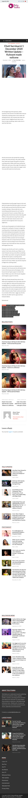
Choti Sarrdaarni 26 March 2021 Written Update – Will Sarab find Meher (13, 390)
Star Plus (4, 764)
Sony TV (4, 772)
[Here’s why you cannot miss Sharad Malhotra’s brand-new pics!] (6, 560)
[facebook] (19, 1)
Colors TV (18, 43)
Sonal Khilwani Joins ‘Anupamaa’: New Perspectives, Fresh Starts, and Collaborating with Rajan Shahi (18, 493)
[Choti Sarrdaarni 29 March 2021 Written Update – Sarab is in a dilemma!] (14, 356)
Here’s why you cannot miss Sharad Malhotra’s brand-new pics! (18, 562)
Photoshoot (5, 780)
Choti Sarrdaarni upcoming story (10, 313)
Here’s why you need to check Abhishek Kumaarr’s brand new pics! (18, 552)
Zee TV (4, 767)
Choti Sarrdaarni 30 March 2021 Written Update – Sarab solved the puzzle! (13, 342)
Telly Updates (5, 777)
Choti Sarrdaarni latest (8, 308)
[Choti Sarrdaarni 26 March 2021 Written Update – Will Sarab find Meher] (14, 381)
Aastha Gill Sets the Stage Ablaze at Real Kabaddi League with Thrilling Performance (19, 621)
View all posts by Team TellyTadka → (18, 417)
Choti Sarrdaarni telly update (9, 311)
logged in (10, 431)
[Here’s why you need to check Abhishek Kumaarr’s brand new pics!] (6, 550)
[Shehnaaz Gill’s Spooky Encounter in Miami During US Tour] (6, 481)
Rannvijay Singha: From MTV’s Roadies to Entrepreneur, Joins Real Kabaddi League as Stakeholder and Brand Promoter (18, 633)
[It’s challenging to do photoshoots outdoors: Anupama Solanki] (6, 531)
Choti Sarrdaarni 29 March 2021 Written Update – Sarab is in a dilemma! (13, 366)
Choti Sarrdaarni (19, 305)
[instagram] (21, 1)
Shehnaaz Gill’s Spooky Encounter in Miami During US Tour (18, 482)
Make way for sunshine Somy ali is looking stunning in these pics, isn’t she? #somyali (18, 542)
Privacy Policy (5, 788)
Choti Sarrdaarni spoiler (8, 309)
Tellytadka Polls (6, 785)
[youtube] (25, 1)
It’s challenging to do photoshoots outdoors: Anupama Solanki (18, 532)
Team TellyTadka (17, 60)
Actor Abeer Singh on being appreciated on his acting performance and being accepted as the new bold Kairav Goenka (18, 517)
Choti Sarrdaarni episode (8, 306)
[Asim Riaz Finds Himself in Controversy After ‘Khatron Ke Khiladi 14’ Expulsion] (6, 470)
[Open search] (27, 41)
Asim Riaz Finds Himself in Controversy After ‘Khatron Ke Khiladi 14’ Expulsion (19, 473)
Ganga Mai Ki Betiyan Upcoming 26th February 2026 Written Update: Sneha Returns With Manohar (19, 736)
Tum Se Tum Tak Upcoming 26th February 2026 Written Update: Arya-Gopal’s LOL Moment (19, 724)
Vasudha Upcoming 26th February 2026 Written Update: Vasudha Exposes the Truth (19, 748)
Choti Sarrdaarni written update (10, 315)
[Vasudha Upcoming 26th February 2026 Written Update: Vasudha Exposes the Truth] (6, 745)
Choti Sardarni (11, 43)
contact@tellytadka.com (14, 712)
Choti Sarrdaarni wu (7, 316)
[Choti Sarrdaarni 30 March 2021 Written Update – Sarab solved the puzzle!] (14, 332)
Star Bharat (5, 769)
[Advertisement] (14, 24)
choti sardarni (10, 305)
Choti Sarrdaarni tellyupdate (9, 312)
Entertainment (5, 783)
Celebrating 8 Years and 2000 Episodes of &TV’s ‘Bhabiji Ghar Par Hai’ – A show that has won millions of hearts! (18, 505)
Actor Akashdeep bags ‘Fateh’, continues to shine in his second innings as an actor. (19, 659)
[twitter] (23, 1)
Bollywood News (6, 775)
